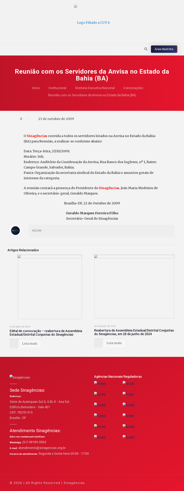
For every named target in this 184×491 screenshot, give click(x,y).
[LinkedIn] (151, 483)
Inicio (36, 88)
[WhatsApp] (132, 483)
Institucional (57, 88)
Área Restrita (164, 49)
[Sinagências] (92, 22)
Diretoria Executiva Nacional (95, 88)
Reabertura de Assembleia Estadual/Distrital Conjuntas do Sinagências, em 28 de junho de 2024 (134, 332)
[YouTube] (147, 483)
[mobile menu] (3, 49)
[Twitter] (142, 483)
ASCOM (36, 230)
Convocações (133, 88)
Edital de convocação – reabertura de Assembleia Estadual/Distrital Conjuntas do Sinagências (46, 332)
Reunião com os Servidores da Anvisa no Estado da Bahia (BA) (92, 95)
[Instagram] (156, 483)
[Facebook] (137, 483)
